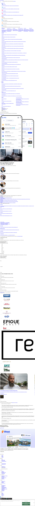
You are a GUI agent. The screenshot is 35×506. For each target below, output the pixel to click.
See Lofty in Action (2, 166)
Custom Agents (3, 473)
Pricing (2, 81)
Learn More (14, 1)
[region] (17, 503)
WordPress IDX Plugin (4, 487)
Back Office (3, 490)
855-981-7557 (3, 466)
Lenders (2, 457)
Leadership (3, 494)
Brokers (2, 456)
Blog (2, 459)
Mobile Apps (3, 489)
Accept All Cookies (26, 504)
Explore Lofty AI (2, 292)
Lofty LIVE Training (4, 461)
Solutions (3, 16)
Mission (2, 493)
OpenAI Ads (3, 476)
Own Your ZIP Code (4, 477)
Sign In (2, 107)
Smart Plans (3, 486)
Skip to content (2, 0)
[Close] (34, 502)
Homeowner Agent (4, 472)
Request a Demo (5, 109)
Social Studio (3, 488)
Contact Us (3, 495)
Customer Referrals (4, 463)
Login (2, 109)
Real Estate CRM (3, 485)
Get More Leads (2, 451)
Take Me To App (2, 114)
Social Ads (3, 478)
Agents (2, 455)
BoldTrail (3, 482)
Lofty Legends (3, 460)
